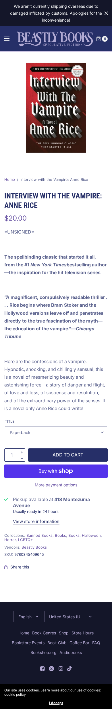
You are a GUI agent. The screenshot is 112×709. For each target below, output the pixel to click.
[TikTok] (69, 668)
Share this (19, 567)
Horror (10, 539)
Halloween (91, 535)
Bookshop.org (43, 652)
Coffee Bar (79, 642)
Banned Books (39, 535)
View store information (36, 521)
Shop (64, 632)
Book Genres (44, 632)
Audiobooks (70, 652)
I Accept (56, 703)
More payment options (56, 484)
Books (60, 535)
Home (9, 179)
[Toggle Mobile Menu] (10, 39)
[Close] (106, 13)
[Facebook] (42, 668)
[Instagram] (60, 668)
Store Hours (83, 632)
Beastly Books (34, 547)
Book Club (57, 642)
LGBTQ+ (25, 539)
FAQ (96, 642)
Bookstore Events (28, 642)
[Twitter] (51, 668)
